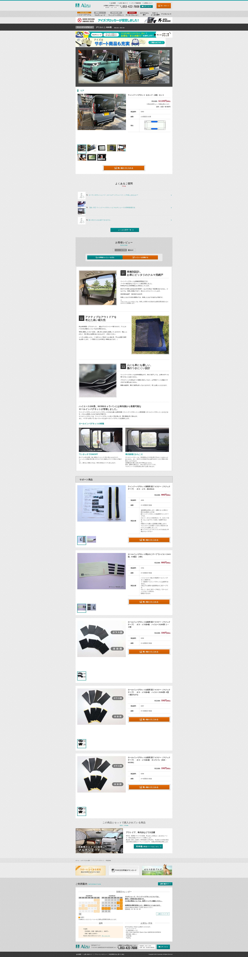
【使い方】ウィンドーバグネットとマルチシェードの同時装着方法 (112, 207)
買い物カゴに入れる (125, 168)
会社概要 (113, 3)
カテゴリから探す (85, 860)
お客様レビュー (148, 3)
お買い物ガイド (123, 3)
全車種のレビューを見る (106, 257)
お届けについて (162, 914)
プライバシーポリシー (100, 954)
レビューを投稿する (141, 257)
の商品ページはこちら (147, 846)
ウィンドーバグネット (98, 860)
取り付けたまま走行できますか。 (100, 220)
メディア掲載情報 (136, 3)
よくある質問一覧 (124, 230)
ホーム (77, 860)
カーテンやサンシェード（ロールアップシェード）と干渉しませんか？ (113, 195)
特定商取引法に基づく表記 (116, 954)
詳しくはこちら (106, 935)
